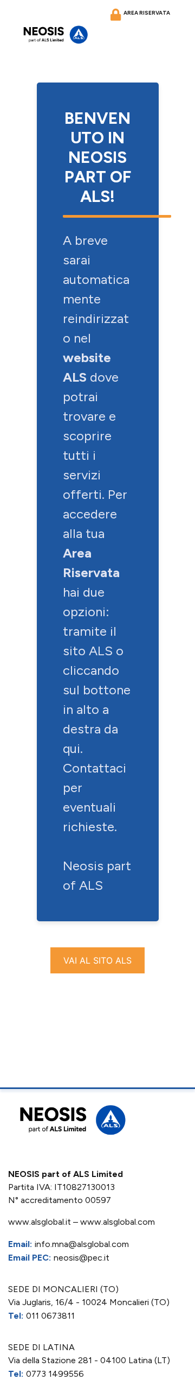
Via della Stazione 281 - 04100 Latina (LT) (89, 1360)
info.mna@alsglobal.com (82, 1244)
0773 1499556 (55, 1374)
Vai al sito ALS (97, 960)
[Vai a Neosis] (54, 34)
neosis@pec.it (81, 1257)
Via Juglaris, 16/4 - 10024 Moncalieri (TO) (89, 1302)
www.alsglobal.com (117, 1222)
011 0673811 (50, 1316)
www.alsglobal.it (39, 1222)
